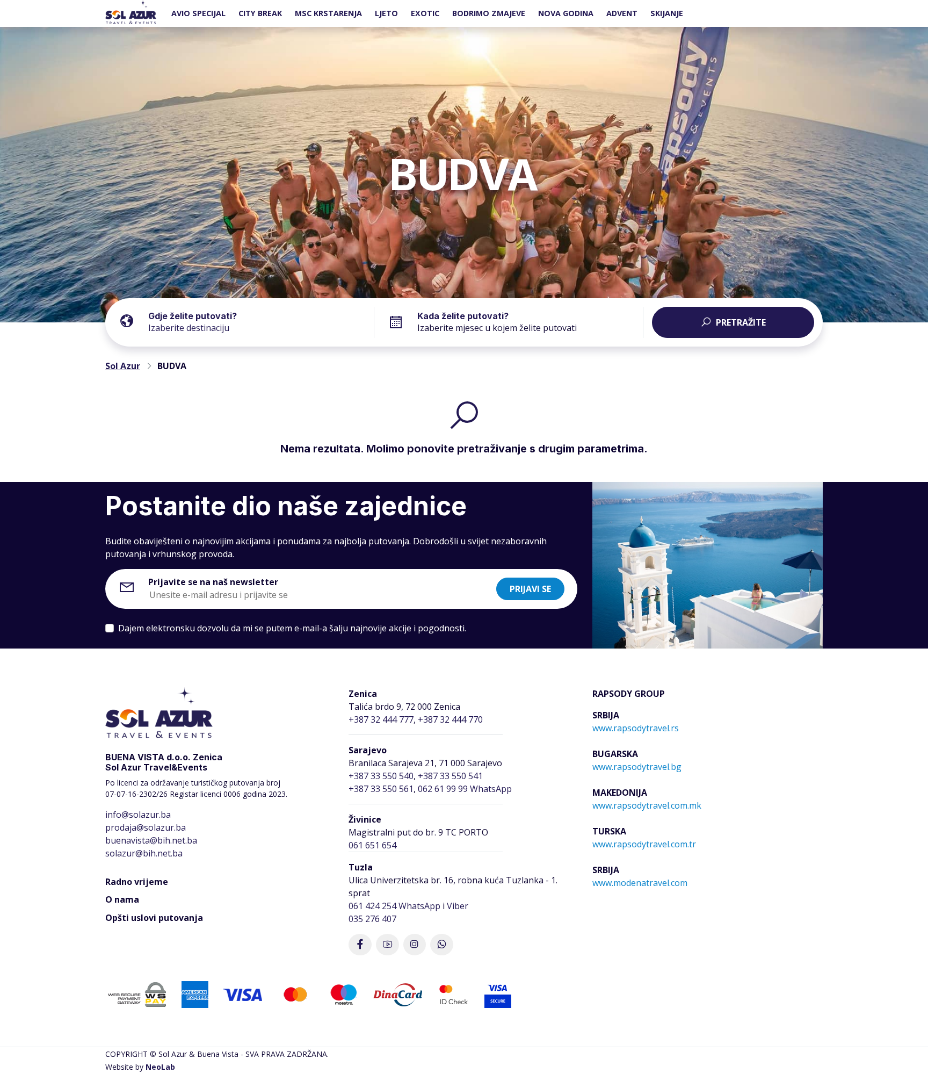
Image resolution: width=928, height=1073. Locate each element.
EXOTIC (425, 13)
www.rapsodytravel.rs (635, 728)
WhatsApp (419, 906)
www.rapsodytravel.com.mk (646, 805)
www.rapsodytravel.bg (637, 767)
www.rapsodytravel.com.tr (644, 844)
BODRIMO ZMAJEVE (488, 13)
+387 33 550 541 (450, 776)
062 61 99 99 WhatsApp (465, 789)
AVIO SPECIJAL (198, 13)
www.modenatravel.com (639, 883)
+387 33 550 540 (381, 776)
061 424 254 (372, 906)
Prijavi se (530, 589)
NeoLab (160, 1067)
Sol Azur (122, 366)
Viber (457, 906)
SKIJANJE (666, 13)
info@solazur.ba (138, 814)
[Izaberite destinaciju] (261, 320)
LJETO (386, 13)
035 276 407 (372, 919)
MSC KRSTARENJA (328, 13)
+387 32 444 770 (450, 719)
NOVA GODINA (565, 13)
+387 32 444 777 (381, 719)
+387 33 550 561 (381, 789)
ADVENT (621, 13)
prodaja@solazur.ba (145, 827)
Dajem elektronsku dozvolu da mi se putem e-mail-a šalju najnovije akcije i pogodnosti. (292, 628)
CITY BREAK (260, 13)
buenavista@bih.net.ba (151, 840)
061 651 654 (372, 845)
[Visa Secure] (497, 993)
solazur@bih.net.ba (144, 853)
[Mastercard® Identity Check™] (454, 993)
